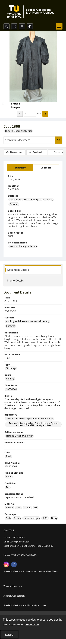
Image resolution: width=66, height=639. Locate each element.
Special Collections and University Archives (25, 605)
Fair (8, 487)
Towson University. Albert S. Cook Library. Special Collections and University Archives (33, 424)
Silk (35, 507)
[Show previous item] (20, 114)
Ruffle (45, 518)
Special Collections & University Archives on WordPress (31, 571)
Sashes (17, 518)
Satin (18, 507)
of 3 (39, 113)
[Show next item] (45, 114)
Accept (9, 634)
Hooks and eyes (32, 518)
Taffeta (27, 507)
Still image (11, 368)
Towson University (13, 586)
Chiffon (9, 507)
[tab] (20, 167)
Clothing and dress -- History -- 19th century (31, 199)
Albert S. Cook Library (14, 595)
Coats (9, 476)
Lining (54, 518)
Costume (14, 204)
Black (8, 456)
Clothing (10, 378)
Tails (8, 518)
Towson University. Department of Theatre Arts (29, 418)
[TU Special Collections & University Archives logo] (32, 12)
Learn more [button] (32, 624)
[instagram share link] (6, 564)
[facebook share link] (14, 564)
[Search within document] (58, 140)
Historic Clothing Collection (18, 130)
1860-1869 (11, 389)
